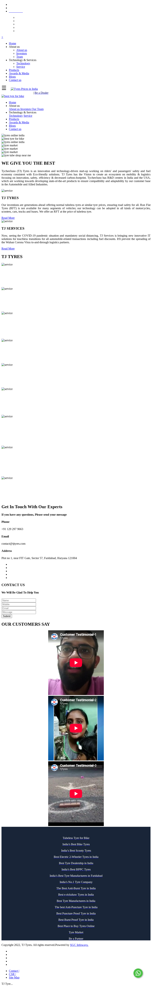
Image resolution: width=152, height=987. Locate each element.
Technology (23, 63)
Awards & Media (19, 122)
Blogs (12, 125)
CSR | (12, 974)
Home (12, 102)
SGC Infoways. (79, 944)
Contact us (15, 129)
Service (20, 66)
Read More (8, 217)
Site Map (14, 977)
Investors (21, 53)
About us (21, 50)
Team (19, 56)
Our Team (38, 109)
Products (14, 119)
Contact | (14, 970)
